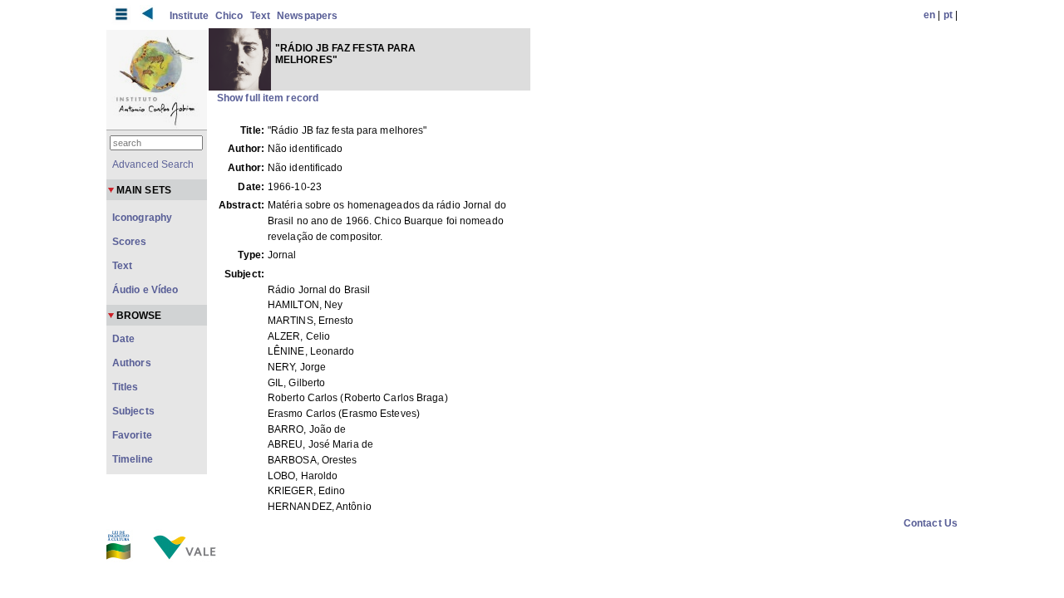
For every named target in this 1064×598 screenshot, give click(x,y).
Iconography (142, 217)
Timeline (132, 459)
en (929, 15)
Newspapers (307, 16)
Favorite (132, 435)
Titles (125, 387)
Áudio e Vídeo (145, 290)
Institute (189, 16)
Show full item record (267, 98)
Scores (129, 242)
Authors (131, 363)
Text (260, 16)
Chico (229, 16)
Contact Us (931, 523)
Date (123, 339)
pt (948, 15)
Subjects (133, 411)
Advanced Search (153, 164)
